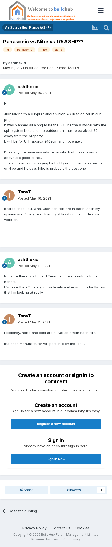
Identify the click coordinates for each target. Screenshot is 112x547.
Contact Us (61, 528)
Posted (34, 92)
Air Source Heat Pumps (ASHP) (54, 68)
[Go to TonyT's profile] (9, 195)
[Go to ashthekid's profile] (9, 89)
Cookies (82, 528)
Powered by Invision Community (56, 539)
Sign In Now (56, 459)
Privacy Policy (34, 528)
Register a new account (56, 423)
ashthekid (17, 63)
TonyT (24, 192)
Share (28, 490)
